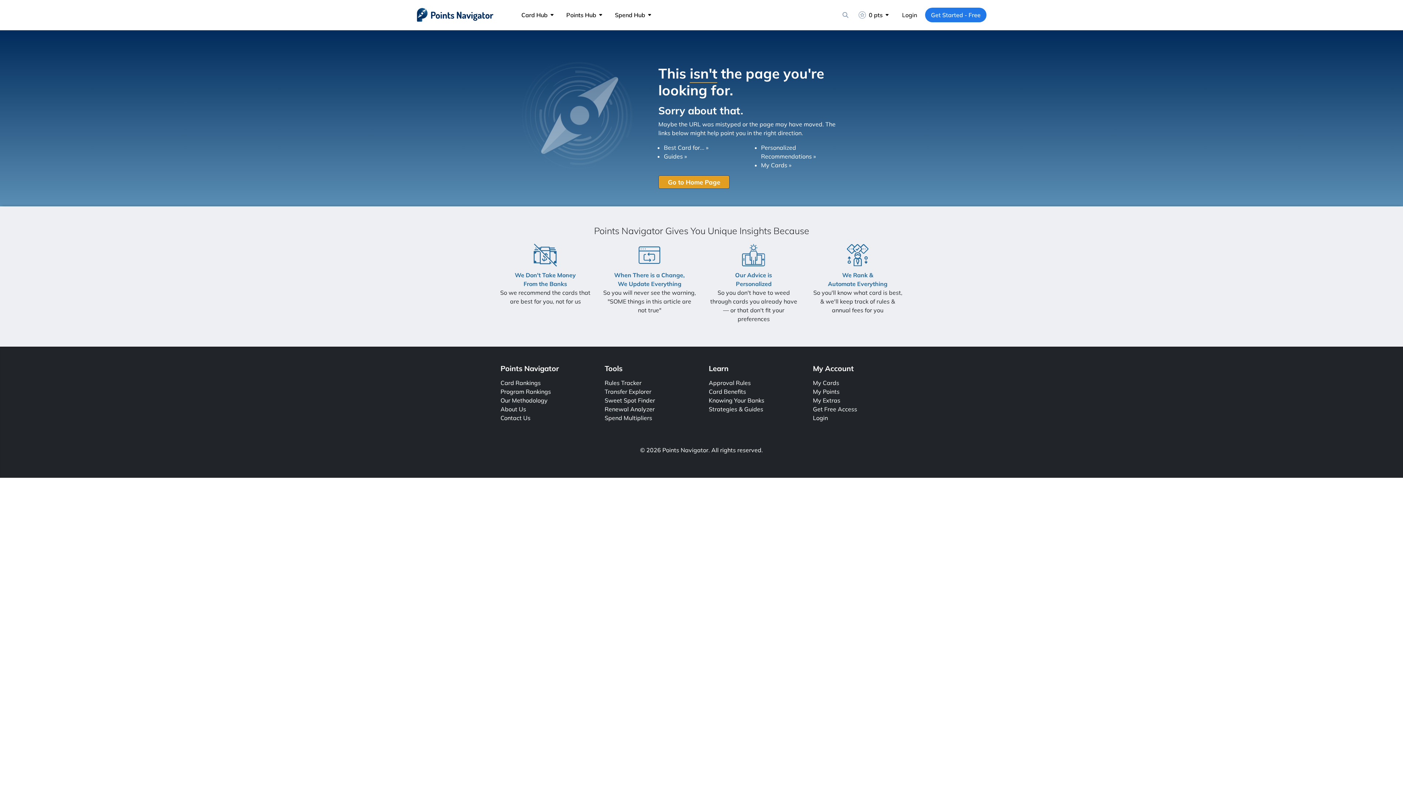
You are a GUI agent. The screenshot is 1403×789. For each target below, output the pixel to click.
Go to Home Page (694, 182)
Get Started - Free (956, 15)
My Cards (826, 382)
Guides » (675, 156)
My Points (826, 391)
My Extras (826, 400)
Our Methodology (524, 400)
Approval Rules (730, 382)
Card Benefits (727, 391)
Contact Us (516, 418)
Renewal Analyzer (630, 409)
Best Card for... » (686, 147)
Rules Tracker (623, 382)
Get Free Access (835, 409)
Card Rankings (521, 382)
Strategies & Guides (736, 409)
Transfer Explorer (628, 391)
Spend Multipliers (628, 418)
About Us (513, 409)
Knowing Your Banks (736, 400)
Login (909, 15)
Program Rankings (526, 391)
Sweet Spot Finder (630, 400)
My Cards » (776, 165)
